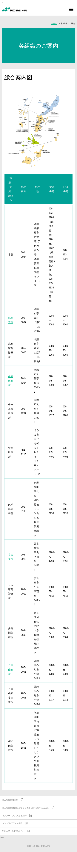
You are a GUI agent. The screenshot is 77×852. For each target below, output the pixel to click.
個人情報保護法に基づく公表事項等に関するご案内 (25, 808)
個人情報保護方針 (10, 800)
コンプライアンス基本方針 (14, 815)
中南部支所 (10, 381)
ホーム (54, 23)
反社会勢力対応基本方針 (13, 831)
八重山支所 (10, 669)
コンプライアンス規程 (12, 823)
